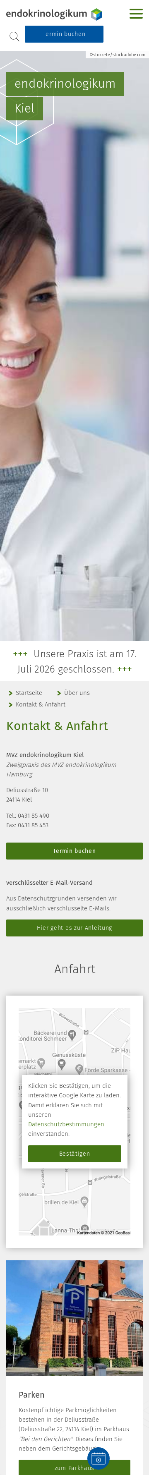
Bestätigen (74, 1153)
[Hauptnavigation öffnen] (136, 13)
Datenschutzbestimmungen (66, 1124)
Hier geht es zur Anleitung (74, 927)
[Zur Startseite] (54, 14)
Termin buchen (64, 34)
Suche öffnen (14, 36)
